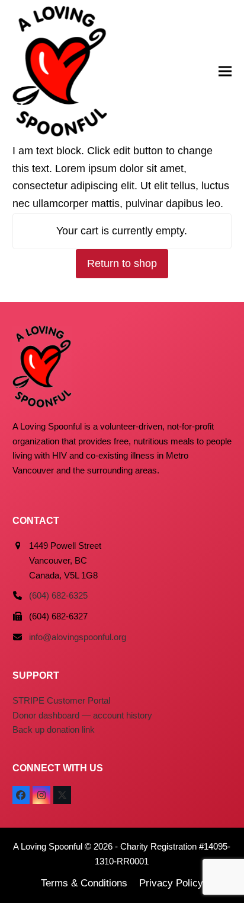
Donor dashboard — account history (82, 715)
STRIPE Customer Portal (61, 700)
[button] (225, 71)
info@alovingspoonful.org (77, 637)
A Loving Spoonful (47, 846)
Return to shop (122, 263)
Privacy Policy (171, 883)
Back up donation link (53, 729)
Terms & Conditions (84, 883)
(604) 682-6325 (58, 595)
